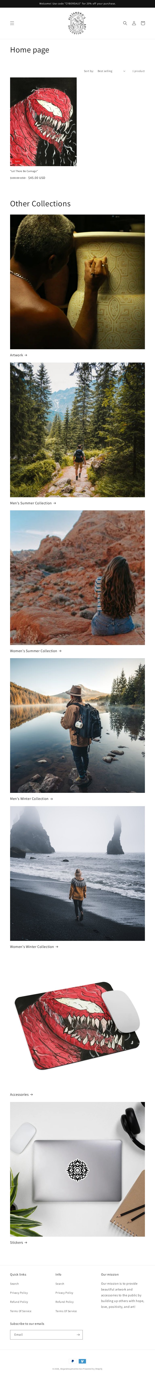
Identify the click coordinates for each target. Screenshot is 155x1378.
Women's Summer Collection (33, 650)
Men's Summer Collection (31, 503)
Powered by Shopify (93, 1369)
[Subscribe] (78, 1334)
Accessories (19, 1094)
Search (14, 1283)
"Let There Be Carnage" (24, 171)
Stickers (16, 1242)
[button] (12, 23)
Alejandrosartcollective (71, 1369)
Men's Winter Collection (29, 798)
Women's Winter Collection (32, 946)
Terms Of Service (20, 1311)
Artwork (16, 355)
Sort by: (89, 71)
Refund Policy (19, 1302)
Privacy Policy (19, 1293)
